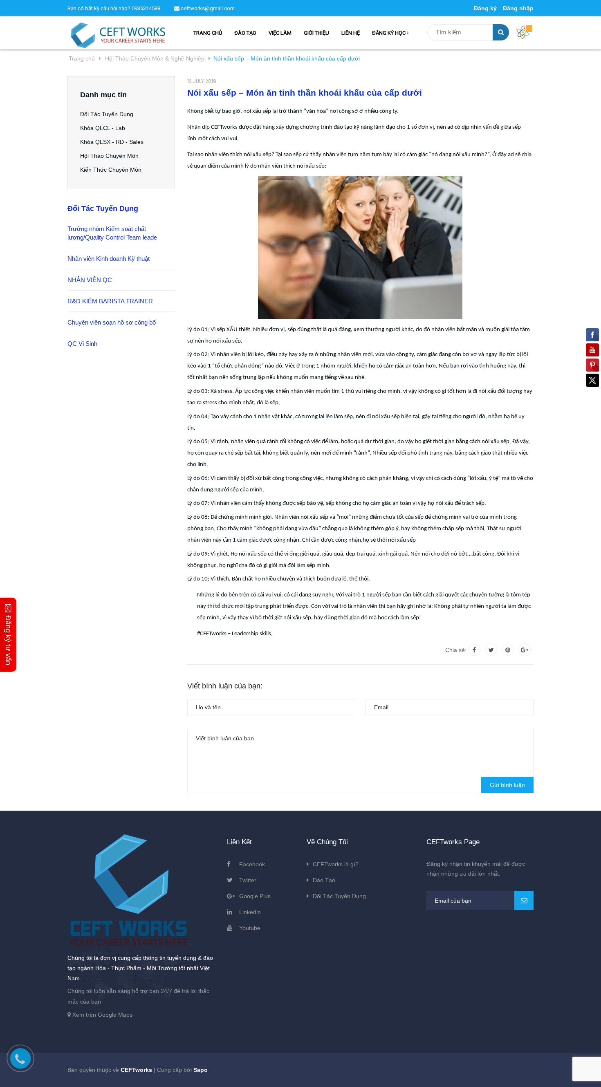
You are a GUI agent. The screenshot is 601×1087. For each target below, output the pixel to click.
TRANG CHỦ (207, 33)
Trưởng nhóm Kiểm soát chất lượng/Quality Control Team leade (112, 233)
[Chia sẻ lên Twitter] (491, 649)
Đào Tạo (324, 880)
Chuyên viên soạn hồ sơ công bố (111, 322)
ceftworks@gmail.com (207, 8)
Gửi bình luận (507, 785)
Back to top (491, 1072)
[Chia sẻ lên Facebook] (474, 649)
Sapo (200, 1070)
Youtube (249, 928)
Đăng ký (485, 8)
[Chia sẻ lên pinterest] (508, 649)
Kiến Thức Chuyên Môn (110, 169)
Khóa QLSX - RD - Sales (112, 142)
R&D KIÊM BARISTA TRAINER (110, 301)
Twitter (247, 880)
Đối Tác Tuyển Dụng (106, 114)
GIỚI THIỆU (316, 33)
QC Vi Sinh (82, 343)
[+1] (524, 649)
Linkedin (250, 912)
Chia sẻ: (455, 650)
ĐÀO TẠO (245, 33)
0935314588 (146, 8)
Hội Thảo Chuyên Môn (109, 155)
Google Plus (255, 896)
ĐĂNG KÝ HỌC (389, 33)
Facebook (252, 864)
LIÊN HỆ (350, 33)
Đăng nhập (518, 8)
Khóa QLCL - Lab (102, 128)
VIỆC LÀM (280, 33)
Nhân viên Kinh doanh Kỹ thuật (108, 258)
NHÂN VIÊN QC (89, 279)
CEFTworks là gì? (336, 864)
